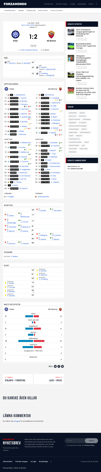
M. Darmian (24, 166)
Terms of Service (20, 468)
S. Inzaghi (10, 197)
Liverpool (79, 136)
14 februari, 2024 (81, 38)
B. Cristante (55, 120)
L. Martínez (22, 134)
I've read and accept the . (81, 445)
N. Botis (15, 185)
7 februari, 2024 (81, 83)
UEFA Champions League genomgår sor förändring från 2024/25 (85, 33)
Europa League (74, 129)
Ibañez (53, 114)
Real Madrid (73, 149)
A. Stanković (22, 173)
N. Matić (54, 117)
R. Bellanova (24, 152)
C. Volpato (55, 182)
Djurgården (72, 123)
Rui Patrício (49, 95)
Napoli (86, 142)
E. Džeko (21, 131)
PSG (83, 145)
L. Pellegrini (49, 75)
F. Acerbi (22, 98)
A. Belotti (52, 150)
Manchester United (75, 142)
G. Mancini (54, 109)
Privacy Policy (89, 445)
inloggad (17, 421)
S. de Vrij (22, 179)
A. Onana (17, 182)
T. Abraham (53, 143)
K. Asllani (23, 126)
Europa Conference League (77, 126)
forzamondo (82, 40)
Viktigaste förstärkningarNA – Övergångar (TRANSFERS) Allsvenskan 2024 (84, 60)
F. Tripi (53, 154)
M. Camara (55, 146)
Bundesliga (86, 119)
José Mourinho (43, 197)
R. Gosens (23, 157)
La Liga (71, 136)
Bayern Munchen (74, 119)
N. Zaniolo (54, 128)
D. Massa (14, 256)
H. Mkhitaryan (25, 143)
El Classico (82, 123)
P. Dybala (42, 67)
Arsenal (82, 113)
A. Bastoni (23, 114)
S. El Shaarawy (54, 163)
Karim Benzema (85, 132)
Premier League (74, 145)
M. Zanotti (24, 188)
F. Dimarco (11, 63)
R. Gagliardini (25, 169)
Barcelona (82, 116)
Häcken (84, 129)
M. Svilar (48, 160)
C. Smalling (43, 73)
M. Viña (53, 176)
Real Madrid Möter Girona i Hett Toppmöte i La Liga (86, 46)
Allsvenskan (73, 113)
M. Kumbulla (55, 173)
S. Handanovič (19, 95)
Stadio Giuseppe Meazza (29, 50)
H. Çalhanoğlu (25, 117)
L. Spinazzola (50, 69)
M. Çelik (53, 106)
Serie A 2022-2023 (28, 25)
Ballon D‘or (72, 116)
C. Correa (21, 147)
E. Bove (54, 179)
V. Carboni (24, 161)
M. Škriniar (23, 101)
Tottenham (72, 152)
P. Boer (48, 169)
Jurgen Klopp (73, 132)
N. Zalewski (53, 157)
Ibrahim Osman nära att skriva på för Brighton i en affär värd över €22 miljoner (86, 91)
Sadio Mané (83, 149)
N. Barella (26, 63)
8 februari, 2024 (81, 50)
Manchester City (74, 139)
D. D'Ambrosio (25, 176)
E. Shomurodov (54, 166)
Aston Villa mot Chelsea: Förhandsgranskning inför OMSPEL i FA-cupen (85, 76)
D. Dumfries (24, 109)
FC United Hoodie (75, 169)
